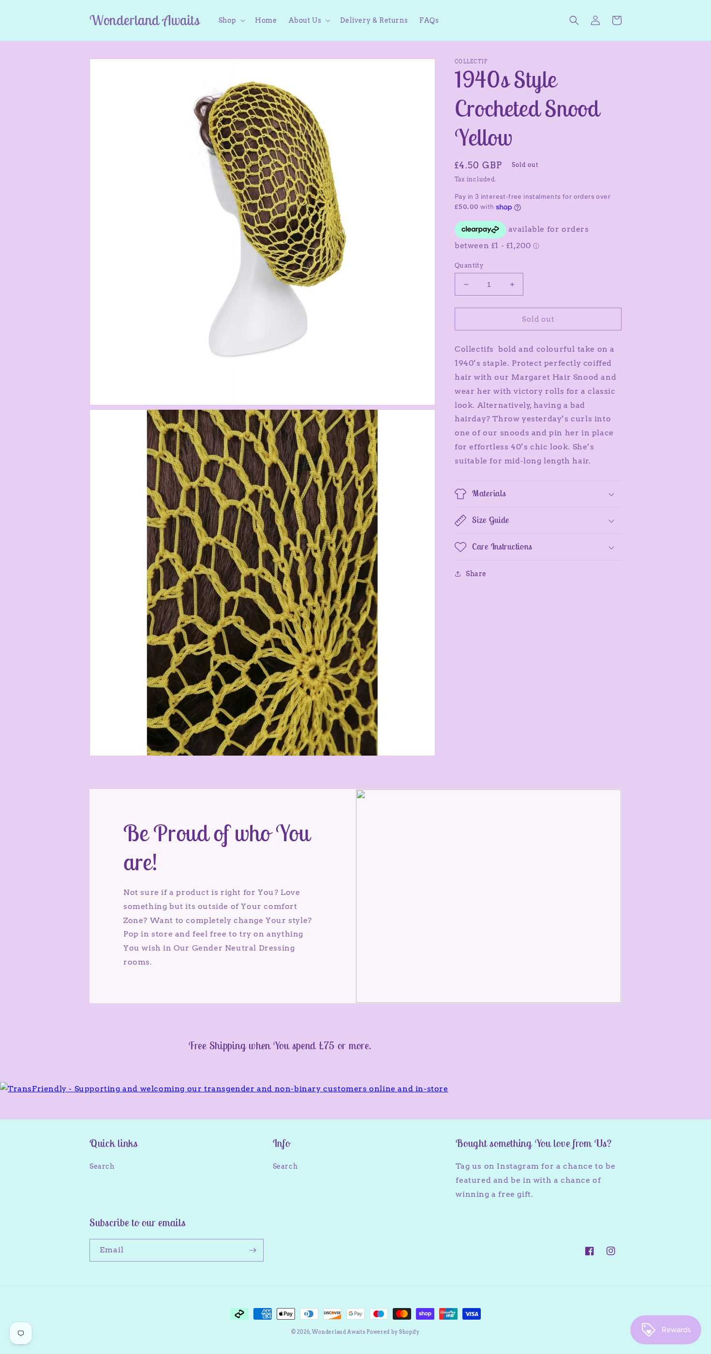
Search (102, 1166)
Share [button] (476, 574)
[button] (231, 20)
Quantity (469, 265)
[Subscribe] (252, 1250)
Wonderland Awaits (339, 1332)
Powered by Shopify (393, 1332)
